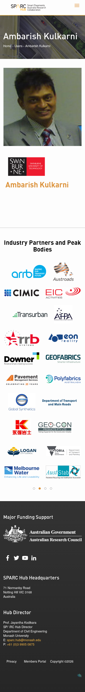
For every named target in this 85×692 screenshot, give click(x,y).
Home (7, 46)
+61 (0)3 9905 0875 (20, 644)
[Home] (42, 7)
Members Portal (35, 661)
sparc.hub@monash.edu (24, 640)
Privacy (12, 661)
